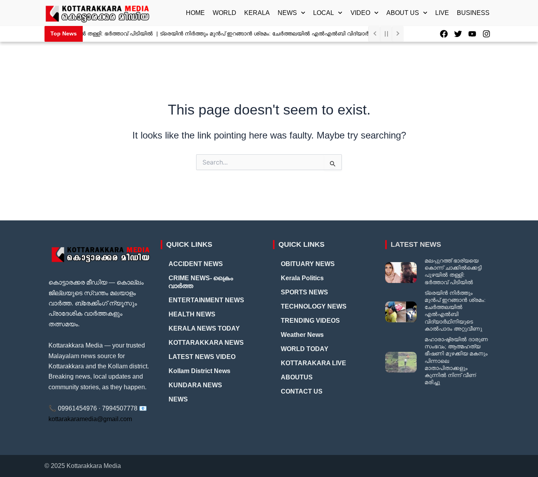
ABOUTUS (297, 377)
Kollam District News (199, 371)
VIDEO (360, 12)
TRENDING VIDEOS (310, 320)
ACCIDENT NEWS (196, 264)
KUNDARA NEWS (195, 385)
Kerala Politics (302, 278)
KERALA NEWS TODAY (204, 328)
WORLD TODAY (304, 349)
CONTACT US (302, 391)
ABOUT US (402, 12)
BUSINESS (473, 12)
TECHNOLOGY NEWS (314, 306)
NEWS (287, 12)
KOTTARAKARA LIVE (313, 363)
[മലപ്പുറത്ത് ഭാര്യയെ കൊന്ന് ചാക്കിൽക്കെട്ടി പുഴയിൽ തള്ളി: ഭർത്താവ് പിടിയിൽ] (401, 272)
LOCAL (323, 12)
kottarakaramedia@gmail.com (90, 419)
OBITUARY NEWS (308, 264)
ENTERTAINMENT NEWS (206, 300)
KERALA (257, 12)
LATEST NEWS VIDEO (202, 356)
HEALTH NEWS (192, 314)
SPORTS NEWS (304, 292)
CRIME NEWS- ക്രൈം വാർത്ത (201, 282)
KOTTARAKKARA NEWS (206, 342)
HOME (195, 12)
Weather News (302, 334)
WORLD (224, 12)
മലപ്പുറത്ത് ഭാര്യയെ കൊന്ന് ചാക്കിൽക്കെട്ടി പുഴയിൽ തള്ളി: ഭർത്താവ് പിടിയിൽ (453, 271)
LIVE (442, 12)
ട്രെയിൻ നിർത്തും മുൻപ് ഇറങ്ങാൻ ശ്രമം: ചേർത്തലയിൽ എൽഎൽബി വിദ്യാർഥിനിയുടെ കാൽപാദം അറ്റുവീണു (304, 33)
